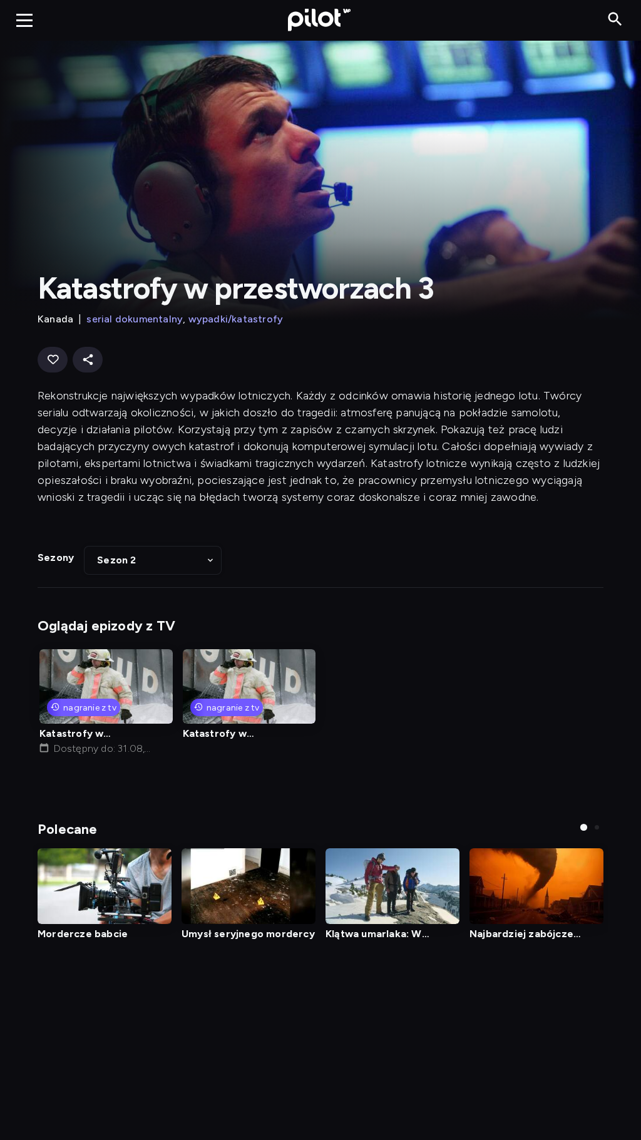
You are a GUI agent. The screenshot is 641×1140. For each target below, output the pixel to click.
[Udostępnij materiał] (88, 359)
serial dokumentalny (134, 319)
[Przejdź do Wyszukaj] (615, 20)
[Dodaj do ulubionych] (53, 359)
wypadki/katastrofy (236, 319)
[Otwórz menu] (24, 20)
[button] (153, 560)
